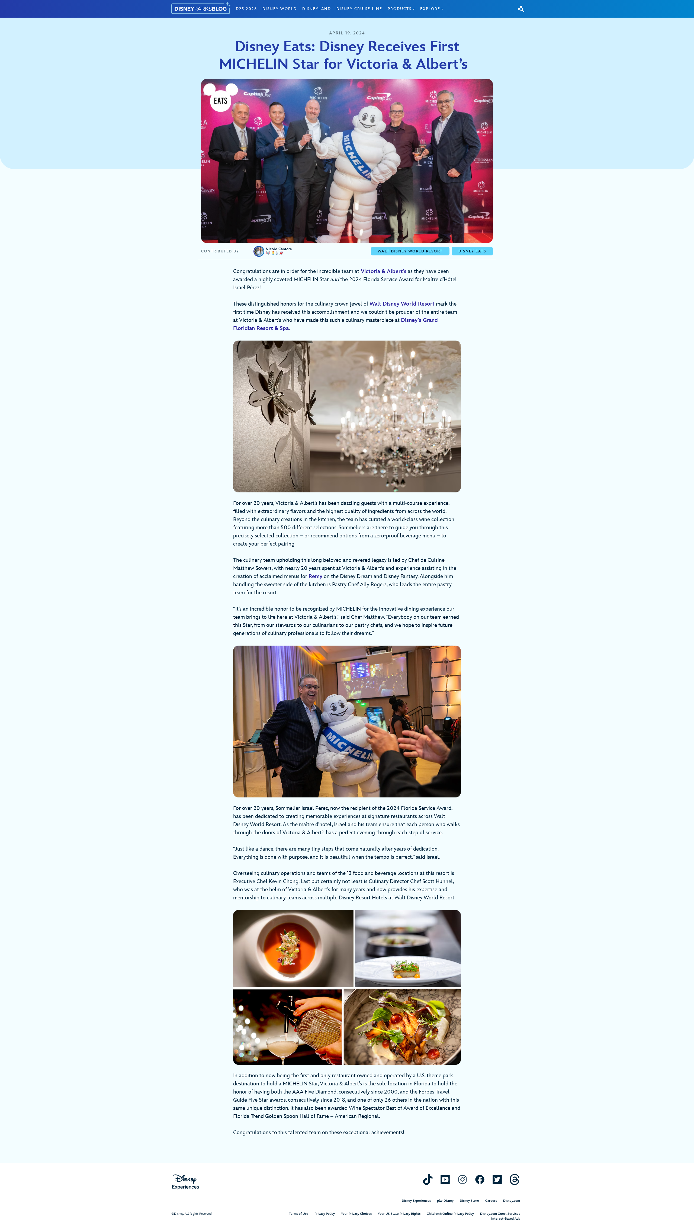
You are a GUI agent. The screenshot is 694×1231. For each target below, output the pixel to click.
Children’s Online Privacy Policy (450, 1214)
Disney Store (469, 1201)
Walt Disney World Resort (402, 304)
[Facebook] (479, 1179)
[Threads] (514, 1179)
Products (400, 9)
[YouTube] (445, 1179)
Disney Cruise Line (359, 9)
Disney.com (511, 1201)
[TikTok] (427, 1179)
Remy (315, 576)
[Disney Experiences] (185, 1182)
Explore (430, 9)
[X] (497, 1179)
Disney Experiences (416, 1201)
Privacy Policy (324, 1214)
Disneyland (316, 9)
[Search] (521, 8)
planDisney (445, 1201)
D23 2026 (246, 9)
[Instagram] (462, 1179)
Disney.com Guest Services (500, 1214)
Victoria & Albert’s (383, 271)
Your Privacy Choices (356, 1214)
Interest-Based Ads (505, 1219)
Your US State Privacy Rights (399, 1214)
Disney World (279, 9)
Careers (491, 1201)
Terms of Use (298, 1214)
